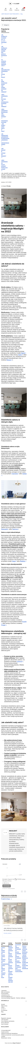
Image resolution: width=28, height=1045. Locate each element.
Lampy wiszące (10, 946)
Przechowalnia (4, 993)
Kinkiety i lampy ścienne (24, 955)
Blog (21, 13)
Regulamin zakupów (6, 1018)
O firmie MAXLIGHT (6, 1030)
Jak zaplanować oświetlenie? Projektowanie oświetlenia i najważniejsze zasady (5, 139)
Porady (9, 186)
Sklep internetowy (12, 1043)
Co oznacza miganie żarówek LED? (3, 62)
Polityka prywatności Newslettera (9, 1033)
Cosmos (19, 661)
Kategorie (6, 25)
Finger (3, 625)
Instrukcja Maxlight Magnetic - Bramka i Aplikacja (13, 998)
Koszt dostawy (4, 1024)
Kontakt (3, 1004)
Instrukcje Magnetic (6, 996)
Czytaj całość (7, 933)
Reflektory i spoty (25, 958)
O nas (2, 1008)
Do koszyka (7, 885)
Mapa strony (4, 1005)
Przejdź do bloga (5, 899)
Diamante (4, 529)
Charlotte (14, 474)
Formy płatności (5, 1022)
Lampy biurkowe (24, 951)
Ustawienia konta (5, 995)
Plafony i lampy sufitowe (24, 947)
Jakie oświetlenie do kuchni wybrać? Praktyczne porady (4, 164)
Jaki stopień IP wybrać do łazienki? (3, 152)
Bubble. (22, 561)
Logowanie (3, 990)
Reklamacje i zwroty (6, 1038)
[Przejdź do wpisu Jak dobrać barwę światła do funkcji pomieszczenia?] (14, 913)
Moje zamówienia (5, 992)
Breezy (9, 360)
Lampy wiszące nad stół (10, 980)
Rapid (23, 353)
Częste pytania (5, 1032)
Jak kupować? (4, 1019)
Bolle (20, 355)
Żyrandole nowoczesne (18, 970)
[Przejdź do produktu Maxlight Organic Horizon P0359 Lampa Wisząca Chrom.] (14, 870)
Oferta (2, 1007)
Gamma (15, 529)
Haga (14, 561)
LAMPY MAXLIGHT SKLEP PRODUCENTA (10, 13)
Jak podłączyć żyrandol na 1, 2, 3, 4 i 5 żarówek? (4, 38)
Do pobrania (4, 1010)
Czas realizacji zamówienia (7, 1021)
